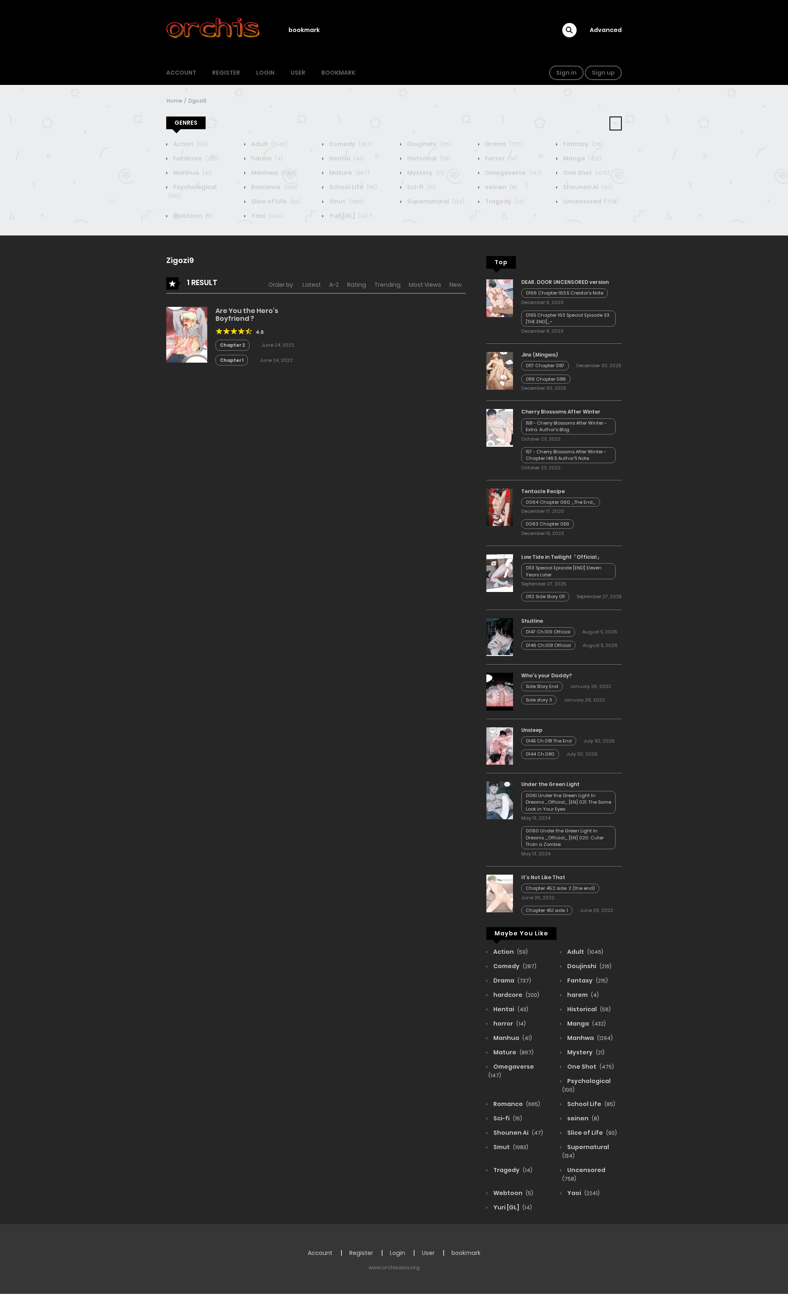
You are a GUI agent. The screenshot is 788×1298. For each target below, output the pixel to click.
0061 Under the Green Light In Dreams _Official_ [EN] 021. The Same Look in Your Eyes (568, 802)
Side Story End (542, 686)
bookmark (304, 30)
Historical (428, 158)
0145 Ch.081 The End (549, 741)
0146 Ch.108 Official (548, 645)
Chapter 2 (232, 345)
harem (266, 158)
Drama (503, 144)
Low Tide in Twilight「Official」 (561, 556)
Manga (582, 158)
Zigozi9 (197, 100)
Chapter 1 (231, 360)
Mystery (425, 173)
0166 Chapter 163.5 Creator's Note (564, 293)
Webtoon (192, 216)
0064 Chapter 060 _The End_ (561, 502)
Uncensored (590, 201)
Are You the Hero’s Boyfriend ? (246, 314)
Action (190, 144)
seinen (500, 187)
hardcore (195, 158)
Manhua (192, 173)
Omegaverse (513, 173)
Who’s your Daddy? (546, 675)
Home (174, 100)
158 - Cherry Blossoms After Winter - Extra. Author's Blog (566, 426)
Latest (311, 285)
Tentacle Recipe (543, 491)
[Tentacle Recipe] (499, 507)
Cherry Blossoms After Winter (560, 411)
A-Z (334, 285)
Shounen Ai (587, 187)
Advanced (606, 30)
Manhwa (273, 173)
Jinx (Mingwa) (539, 354)
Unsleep (532, 730)
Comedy (350, 144)
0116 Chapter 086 (546, 379)
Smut (346, 201)
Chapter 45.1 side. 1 (547, 910)
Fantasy (583, 144)
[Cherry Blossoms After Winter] (499, 427)
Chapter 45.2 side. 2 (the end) (560, 888)
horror (501, 158)
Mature (348, 173)
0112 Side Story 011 (545, 596)
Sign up (603, 73)
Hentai (346, 158)
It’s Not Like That (543, 877)
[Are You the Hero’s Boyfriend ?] (186, 334)
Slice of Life (275, 201)
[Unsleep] (499, 745)
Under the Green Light (550, 784)
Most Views (425, 285)
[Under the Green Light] (499, 800)
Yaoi (267, 216)
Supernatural (435, 201)
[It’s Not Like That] (499, 893)
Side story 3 (539, 700)
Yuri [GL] (348, 216)
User (298, 73)
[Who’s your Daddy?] (499, 691)
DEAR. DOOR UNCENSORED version (565, 282)
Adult (268, 144)
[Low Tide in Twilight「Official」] (499, 573)
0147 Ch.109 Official (548, 631)
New (455, 285)
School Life (352, 187)
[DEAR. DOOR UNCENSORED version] (499, 298)
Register (226, 73)
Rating (356, 285)
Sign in (566, 73)
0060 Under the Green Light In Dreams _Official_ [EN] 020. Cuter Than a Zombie (565, 837)
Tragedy (504, 201)
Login (265, 73)
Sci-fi (421, 187)
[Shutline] (499, 637)
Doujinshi (428, 144)
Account (181, 73)
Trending (387, 285)
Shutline (532, 620)
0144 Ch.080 (540, 754)
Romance (274, 187)
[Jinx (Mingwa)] (499, 370)
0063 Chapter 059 (547, 524)
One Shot (586, 173)
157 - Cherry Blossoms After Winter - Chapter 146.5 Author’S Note (566, 455)
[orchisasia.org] (213, 30)
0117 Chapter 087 (545, 365)
